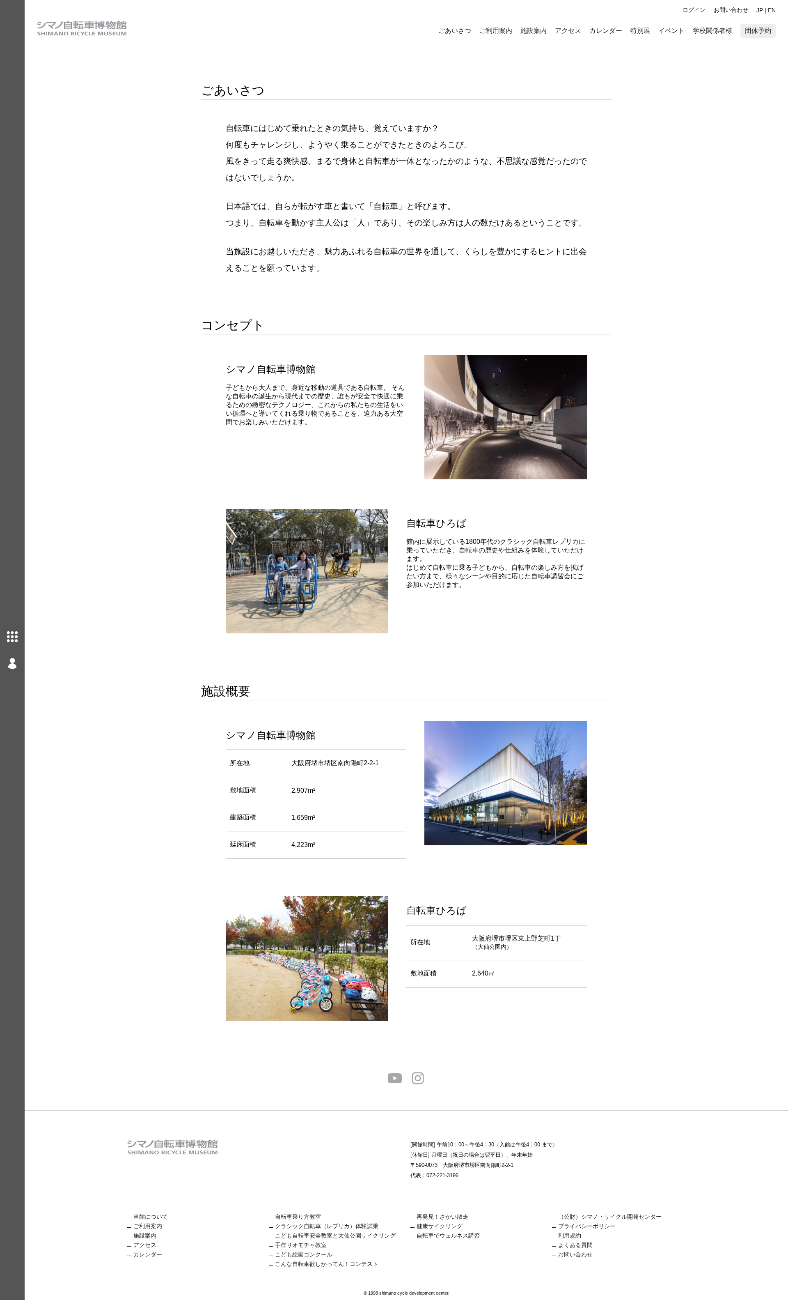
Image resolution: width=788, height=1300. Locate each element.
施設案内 (533, 30)
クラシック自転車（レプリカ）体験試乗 (326, 1226)
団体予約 (758, 30)
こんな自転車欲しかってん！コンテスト (326, 1264)
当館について (150, 1216)
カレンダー (605, 30)
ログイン (694, 10)
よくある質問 (575, 1245)
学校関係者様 (712, 30)
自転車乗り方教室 (298, 1216)
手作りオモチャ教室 (301, 1245)
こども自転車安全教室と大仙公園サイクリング (335, 1235)
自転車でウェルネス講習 (448, 1235)
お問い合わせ (731, 10)
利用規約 (569, 1235)
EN (772, 10)
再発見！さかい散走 (442, 1216)
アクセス (568, 30)
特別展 (640, 30)
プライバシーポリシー (587, 1226)
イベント (671, 30)
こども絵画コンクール (303, 1254)
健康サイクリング (440, 1226)
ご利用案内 (495, 30)
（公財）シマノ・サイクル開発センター (610, 1216)
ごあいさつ (454, 30)
